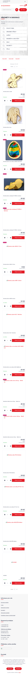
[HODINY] (14, 564)
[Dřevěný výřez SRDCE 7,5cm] (14, 253)
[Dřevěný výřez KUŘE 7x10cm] (14, 287)
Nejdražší (17, 58)
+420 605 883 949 (6, 1)
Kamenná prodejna (5, 607)
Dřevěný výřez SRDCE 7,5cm (9, 264)
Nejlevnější (11, 58)
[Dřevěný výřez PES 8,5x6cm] (14, 461)
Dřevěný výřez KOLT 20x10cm (9, 332)
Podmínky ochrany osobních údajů (8, 615)
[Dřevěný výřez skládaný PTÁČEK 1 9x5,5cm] (14, 219)
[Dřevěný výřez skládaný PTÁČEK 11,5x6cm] (14, 184)
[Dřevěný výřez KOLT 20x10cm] (14, 321)
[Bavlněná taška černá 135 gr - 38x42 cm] (14, 390)
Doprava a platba (4, 602)
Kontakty (3, 610)
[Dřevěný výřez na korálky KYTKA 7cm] (14, 495)
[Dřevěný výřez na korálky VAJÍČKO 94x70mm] (14, 150)
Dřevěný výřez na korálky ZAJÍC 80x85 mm (12, 367)
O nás (2, 605)
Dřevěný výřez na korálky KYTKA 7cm (11, 507)
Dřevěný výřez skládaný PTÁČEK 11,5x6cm (12, 195)
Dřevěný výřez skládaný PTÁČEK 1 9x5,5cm (12, 230)
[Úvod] (5, 5)
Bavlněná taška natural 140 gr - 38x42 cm (12, 437)
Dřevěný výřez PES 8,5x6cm (9, 472)
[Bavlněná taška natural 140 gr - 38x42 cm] (14, 426)
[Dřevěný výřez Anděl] (14, 80)
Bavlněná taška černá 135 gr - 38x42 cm (11, 401)
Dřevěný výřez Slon (7, 127)
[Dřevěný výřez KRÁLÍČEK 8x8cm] (14, 530)
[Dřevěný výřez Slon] (14, 116)
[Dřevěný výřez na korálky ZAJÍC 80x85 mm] (14, 356)
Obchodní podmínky (5, 612)
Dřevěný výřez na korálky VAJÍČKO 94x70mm (12, 161)
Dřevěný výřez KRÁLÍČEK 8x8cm (10, 541)
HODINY (5, 575)
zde (20, 672)
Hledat (16, 9)
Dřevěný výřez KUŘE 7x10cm (9, 298)
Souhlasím (18, 668)
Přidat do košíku (18, 100)
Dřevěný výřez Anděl (7, 91)
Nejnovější (4, 58)
